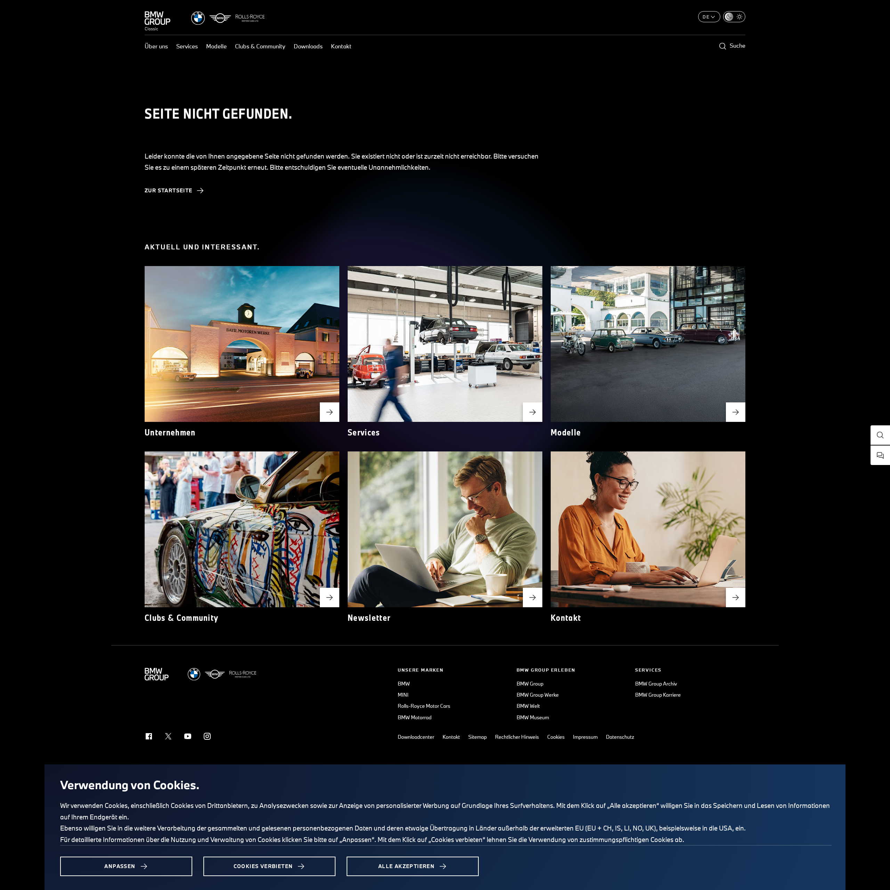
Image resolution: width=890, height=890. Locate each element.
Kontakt (341, 46)
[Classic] (157, 18)
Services (187, 46)
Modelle (216, 46)
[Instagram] (207, 736)
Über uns (156, 46)
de (706, 16)
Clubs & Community (260, 46)
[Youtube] (188, 736)
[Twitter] (168, 736)
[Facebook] (149, 736)
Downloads (308, 46)
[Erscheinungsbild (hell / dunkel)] (734, 16)
